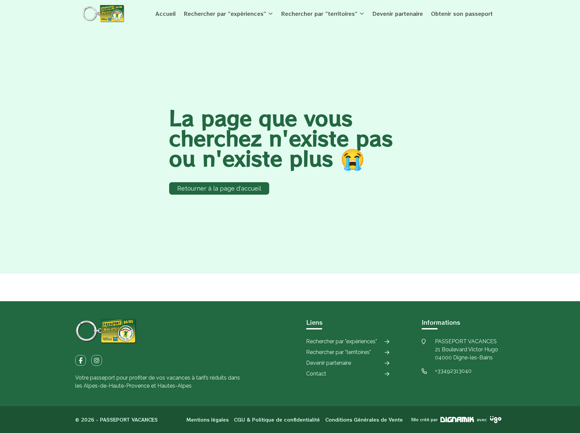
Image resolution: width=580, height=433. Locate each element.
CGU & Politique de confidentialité (277, 419)
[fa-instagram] (96, 360)
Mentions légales (208, 419)
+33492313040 (453, 371)
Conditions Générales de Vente (364, 419)
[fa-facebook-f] (80, 360)
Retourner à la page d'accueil (219, 188)
